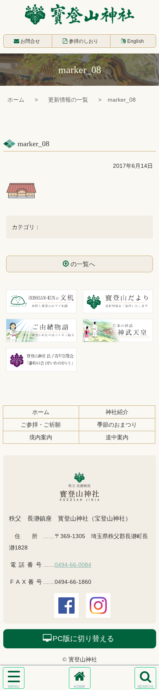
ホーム (15, 99)
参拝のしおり (83, 41)
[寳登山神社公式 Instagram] (98, 612)
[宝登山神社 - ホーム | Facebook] (66, 612)
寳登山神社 (79, 14)
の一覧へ (83, 263)
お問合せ (30, 41)
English (135, 41)
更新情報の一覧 (68, 99)
